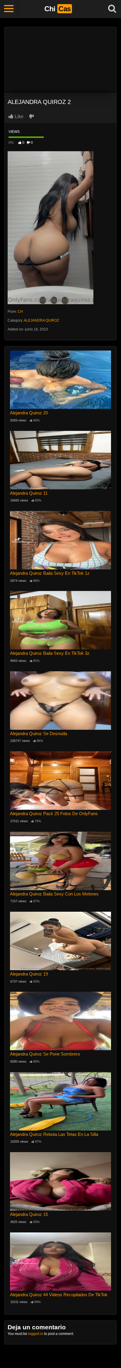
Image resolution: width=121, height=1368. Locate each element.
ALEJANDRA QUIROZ (41, 320)
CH (20, 312)
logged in (35, 1334)
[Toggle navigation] (9, 9)
